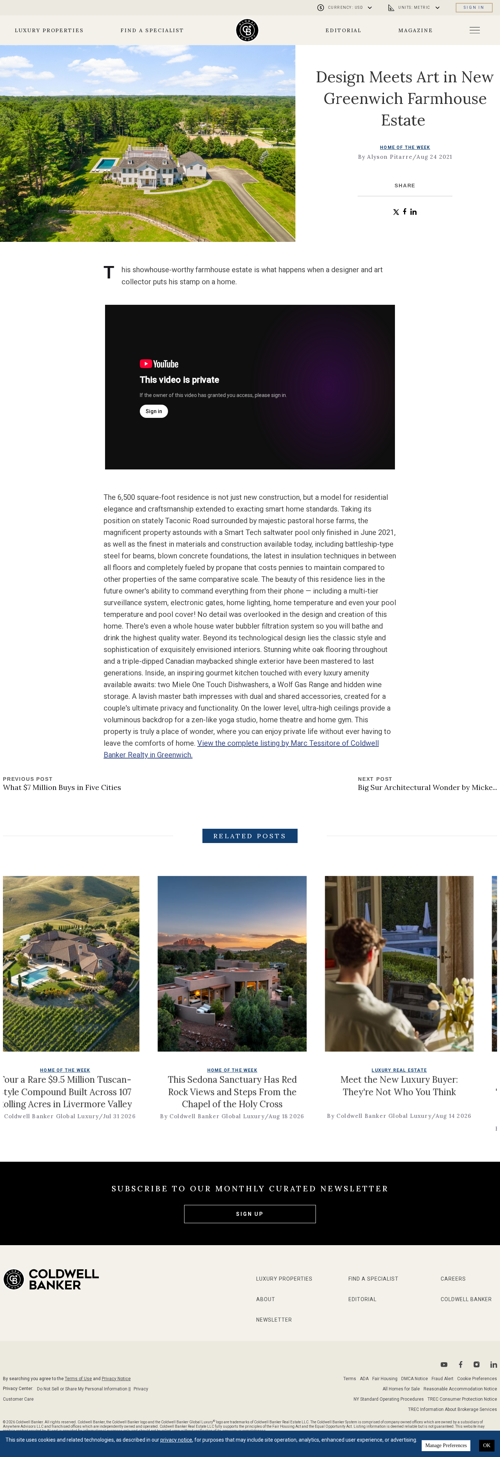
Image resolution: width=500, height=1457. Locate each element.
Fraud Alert (443, 1378)
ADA (364, 1378)
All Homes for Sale (401, 1389)
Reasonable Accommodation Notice (460, 1389)
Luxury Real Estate (336, 1070)
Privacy (141, 1389)
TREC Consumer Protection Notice (462, 1399)
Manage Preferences (446, 1445)
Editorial (343, 30)
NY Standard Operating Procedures (389, 1399)
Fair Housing (385, 1378)
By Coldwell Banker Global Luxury (149, 1116)
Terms (349, 1378)
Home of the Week (405, 147)
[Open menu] (475, 30)
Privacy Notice (116, 1378)
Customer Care (18, 1399)
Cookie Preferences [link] (477, 1378)
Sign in (474, 7)
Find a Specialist (152, 30)
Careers (453, 1279)
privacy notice (176, 1440)
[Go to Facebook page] (461, 1364)
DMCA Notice (414, 1378)
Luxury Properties (49, 30)
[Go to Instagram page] (477, 1364)
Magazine (415, 30)
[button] (396, 212)
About (265, 1299)
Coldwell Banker (466, 1299)
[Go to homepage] (247, 30)
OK (486, 1445)
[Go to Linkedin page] (493, 1364)
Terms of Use (78, 1378)
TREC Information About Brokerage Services (452, 1409)
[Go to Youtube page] (444, 1364)
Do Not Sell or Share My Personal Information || (84, 1389)
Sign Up (250, 1214)
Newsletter (274, 1320)
